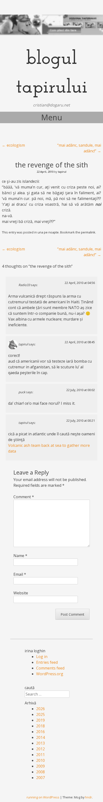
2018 (40, 726)
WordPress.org (49, 673)
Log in (41, 656)
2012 (40, 749)
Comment (23, 496)
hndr (88, 797)
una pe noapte (48, 232)
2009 (40, 766)
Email (19, 574)
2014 (40, 737)
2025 (40, 714)
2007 (40, 777)
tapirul (62, 171)
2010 (40, 760)
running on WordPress (43, 797)
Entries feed (47, 662)
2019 (40, 720)
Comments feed (50, 668)
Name (20, 555)
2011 (40, 754)
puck (21, 392)
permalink (88, 232)
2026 (40, 708)
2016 (40, 731)
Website (20, 593)
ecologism (13, 145)
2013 (40, 743)
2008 (40, 771)
